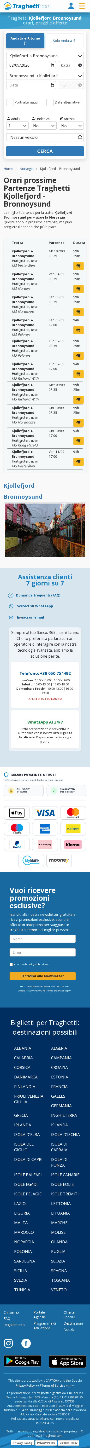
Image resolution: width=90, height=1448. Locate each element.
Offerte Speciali (69, 1314)
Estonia (59, 1077)
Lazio (20, 1203)
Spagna (59, 1270)
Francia (59, 1086)
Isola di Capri (28, 1159)
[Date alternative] (50, 102)
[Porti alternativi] (9, 102)
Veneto (59, 1289)
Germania (61, 1105)
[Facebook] (26, 1343)
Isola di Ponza (59, 1162)
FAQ (7, 1318)
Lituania (60, 1213)
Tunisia (22, 1289)
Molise (58, 1232)
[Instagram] (11, 1343)
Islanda (59, 1125)
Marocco (24, 1232)
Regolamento (14, 1324)
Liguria (22, 1213)
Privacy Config (22, 1443)
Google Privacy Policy (29, 990)
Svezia (20, 1280)
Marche (59, 1222)
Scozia (58, 1261)
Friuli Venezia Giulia (28, 1099)
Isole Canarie (65, 1174)
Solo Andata (63, 40)
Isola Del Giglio (24, 1147)
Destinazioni (73, 1323)
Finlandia (24, 1086)
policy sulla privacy (38, 964)
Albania (22, 1048)
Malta (21, 1222)
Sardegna (24, 1261)
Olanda (59, 1242)
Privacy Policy (25, 1386)
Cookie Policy (68, 1442)
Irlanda (22, 1125)
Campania (61, 1057)
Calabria (23, 1057)
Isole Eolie (62, 1184)
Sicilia (20, 1270)
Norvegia (24, 1242)
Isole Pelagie (28, 1194)
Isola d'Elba (27, 1134)
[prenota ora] (78, 266)
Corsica (22, 1067)
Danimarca (26, 1077)
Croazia (59, 1067)
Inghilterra (64, 1115)
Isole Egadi (26, 1184)
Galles (58, 1096)
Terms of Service (55, 990)
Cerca (45, 151)
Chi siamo (11, 1312)
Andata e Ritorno (25, 38)
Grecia (21, 1115)
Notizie (69, 1329)
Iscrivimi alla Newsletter (43, 976)
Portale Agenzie (40, 1314)
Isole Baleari (28, 1174)
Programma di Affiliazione (45, 1325)
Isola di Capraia (59, 1147)
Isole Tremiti (65, 1194)
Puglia (58, 1251)
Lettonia (61, 1203)
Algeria (59, 1048)
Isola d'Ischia (65, 1134)
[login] (71, 6)
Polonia (23, 1251)
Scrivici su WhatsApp (35, 606)
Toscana (60, 1280)
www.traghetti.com (27, 6)
